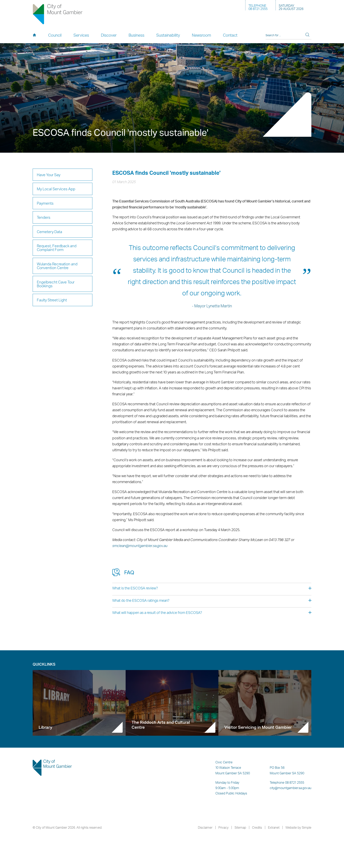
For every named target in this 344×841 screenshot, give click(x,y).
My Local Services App (56, 188)
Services (81, 35)
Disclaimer (205, 827)
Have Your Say (48, 174)
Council (55, 35)
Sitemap (240, 827)
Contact (230, 35)
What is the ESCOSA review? (135, 588)
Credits (257, 827)
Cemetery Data (49, 231)
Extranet (274, 827)
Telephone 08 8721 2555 (287, 782)
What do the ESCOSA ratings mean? (140, 600)
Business (136, 35)
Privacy (223, 827)
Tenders (43, 217)
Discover (109, 35)
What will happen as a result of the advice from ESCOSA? (157, 612)
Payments (45, 203)
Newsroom (201, 35)
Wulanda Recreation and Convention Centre (57, 265)
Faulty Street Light (52, 299)
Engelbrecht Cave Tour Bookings (55, 283)
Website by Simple (298, 827)
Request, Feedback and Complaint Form (56, 247)
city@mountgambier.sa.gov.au (290, 788)
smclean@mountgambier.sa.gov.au (139, 545)
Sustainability (168, 35)
